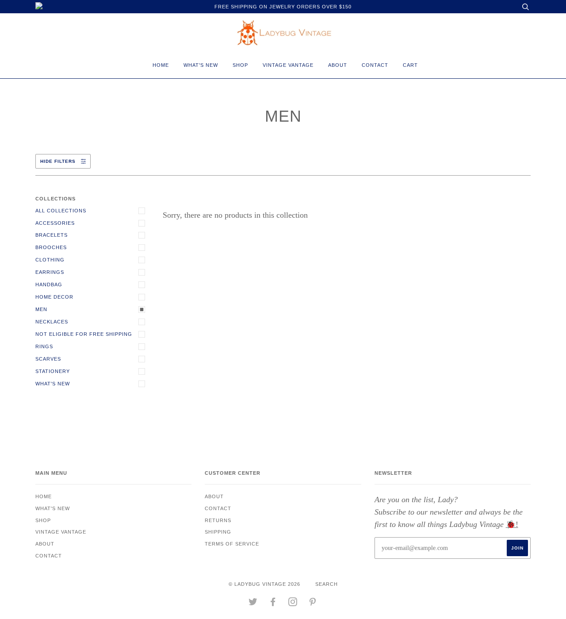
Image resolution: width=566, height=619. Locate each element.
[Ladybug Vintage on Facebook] (273, 603)
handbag (48, 284)
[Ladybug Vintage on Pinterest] (312, 603)
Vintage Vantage (288, 65)
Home (161, 65)
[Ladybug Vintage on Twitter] (253, 603)
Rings (44, 346)
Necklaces (51, 321)
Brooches (51, 247)
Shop (240, 65)
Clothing (50, 259)
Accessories (55, 223)
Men (41, 309)
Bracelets (51, 235)
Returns (218, 520)
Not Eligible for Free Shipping (83, 334)
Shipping (218, 531)
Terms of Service (232, 543)
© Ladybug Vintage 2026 (264, 584)
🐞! (512, 524)
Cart (410, 65)
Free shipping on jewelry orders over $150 (283, 6)
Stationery (52, 371)
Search (326, 584)
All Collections (60, 210)
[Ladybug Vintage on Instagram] (293, 603)
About (337, 65)
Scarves (48, 358)
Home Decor (54, 297)
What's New (201, 65)
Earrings (49, 272)
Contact (375, 65)
